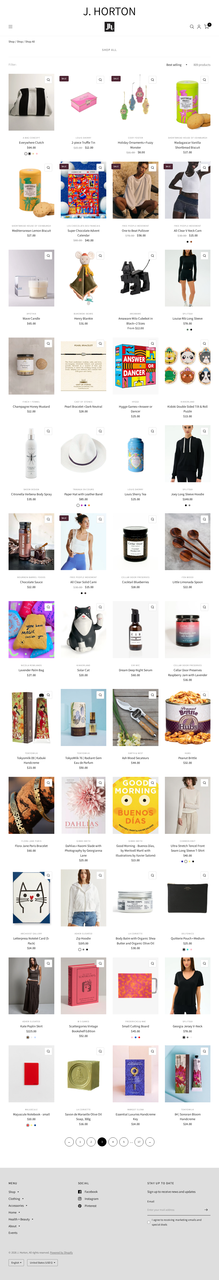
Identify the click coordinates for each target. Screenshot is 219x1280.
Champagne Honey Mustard (31, 406)
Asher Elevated (83, 933)
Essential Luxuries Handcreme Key (135, 1116)
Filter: (13, 64)
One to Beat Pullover (135, 231)
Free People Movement (135, 225)
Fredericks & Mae (135, 1021)
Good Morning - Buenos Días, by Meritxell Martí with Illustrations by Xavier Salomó (135, 850)
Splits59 (188, 313)
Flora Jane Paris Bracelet (31, 846)
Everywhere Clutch (31, 142)
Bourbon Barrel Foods (31, 577)
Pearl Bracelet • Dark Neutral (83, 406)
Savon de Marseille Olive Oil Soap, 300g (83, 1116)
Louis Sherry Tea (135, 494)
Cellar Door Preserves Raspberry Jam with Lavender (187, 672)
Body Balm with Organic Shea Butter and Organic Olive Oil (135, 940)
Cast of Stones (83, 401)
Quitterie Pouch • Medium (187, 938)
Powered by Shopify (61, 1252)
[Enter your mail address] (206, 1209)
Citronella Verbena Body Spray (31, 494)
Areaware (135, 313)
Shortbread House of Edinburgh (187, 137)
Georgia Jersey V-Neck (187, 1026)
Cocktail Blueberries (135, 582)
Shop (12, 41)
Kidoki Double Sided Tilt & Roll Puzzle (187, 408)
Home (12, 1212)
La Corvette (135, 933)
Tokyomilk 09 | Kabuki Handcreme (31, 760)
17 (139, 1142)
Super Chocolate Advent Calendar (83, 233)
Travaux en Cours (83, 489)
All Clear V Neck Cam (187, 231)
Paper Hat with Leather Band (83, 494)
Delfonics (188, 933)
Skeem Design (31, 489)
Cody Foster (135, 137)
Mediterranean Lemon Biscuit (31, 231)
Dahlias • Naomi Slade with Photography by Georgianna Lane (83, 850)
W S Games (83, 1021)
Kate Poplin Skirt (31, 1026)
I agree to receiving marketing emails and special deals (176, 1222)
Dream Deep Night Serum (135, 670)
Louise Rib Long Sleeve (188, 318)
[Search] (191, 27)
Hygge (135, 401)
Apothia (31, 313)
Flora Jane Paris (31, 841)
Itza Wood (188, 577)
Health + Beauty (19, 1219)
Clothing (14, 1199)
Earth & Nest (135, 753)
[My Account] (199, 27)
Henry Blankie (83, 318)
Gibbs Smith (83, 841)
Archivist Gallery (31, 933)
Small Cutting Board (135, 1026)
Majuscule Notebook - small (31, 1114)
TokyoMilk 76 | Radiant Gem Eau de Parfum (83, 760)
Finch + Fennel (31, 401)
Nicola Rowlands (31, 665)
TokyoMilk (31, 753)
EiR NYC (135, 665)
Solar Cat (83, 670)
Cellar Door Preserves (135, 577)
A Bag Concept (31, 137)
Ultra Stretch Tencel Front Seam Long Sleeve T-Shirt (188, 848)
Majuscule (31, 1109)
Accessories (16, 1205)
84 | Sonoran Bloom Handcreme (188, 1116)
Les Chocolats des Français (83, 225)
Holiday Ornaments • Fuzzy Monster (135, 144)
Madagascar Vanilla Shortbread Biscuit (187, 144)
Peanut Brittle (187, 758)
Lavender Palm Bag (31, 670)
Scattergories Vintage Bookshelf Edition (83, 1028)
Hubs (188, 753)
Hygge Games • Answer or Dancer (135, 408)
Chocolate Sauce (31, 582)
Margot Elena (135, 1109)
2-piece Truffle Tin (83, 142)
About (12, 1226)
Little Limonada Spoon (188, 582)
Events (13, 1233)
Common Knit (187, 841)
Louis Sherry (83, 137)
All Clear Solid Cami (83, 582)
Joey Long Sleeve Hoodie (187, 494)
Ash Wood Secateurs (135, 758)
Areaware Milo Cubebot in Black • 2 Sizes (135, 320)
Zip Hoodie (83, 938)
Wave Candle (31, 318)
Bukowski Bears (83, 313)
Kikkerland (187, 401)
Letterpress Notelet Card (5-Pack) (31, 940)
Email (150, 1201)
